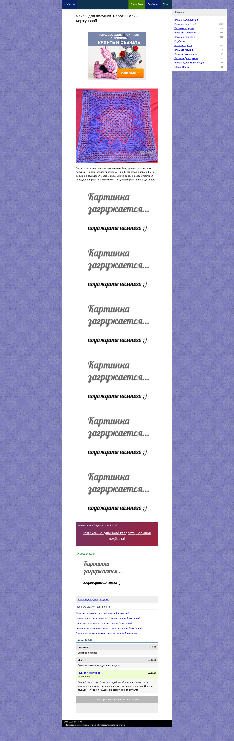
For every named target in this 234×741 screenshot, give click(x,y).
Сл (137, 4)
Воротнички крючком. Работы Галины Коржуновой (104, 623)
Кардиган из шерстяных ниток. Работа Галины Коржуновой (109, 628)
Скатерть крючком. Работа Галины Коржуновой (102, 613)
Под (152, 4)
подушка (104, 599)
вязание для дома (88, 599)
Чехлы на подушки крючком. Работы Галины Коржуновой (108, 618)
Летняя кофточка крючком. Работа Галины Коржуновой (107, 633)
